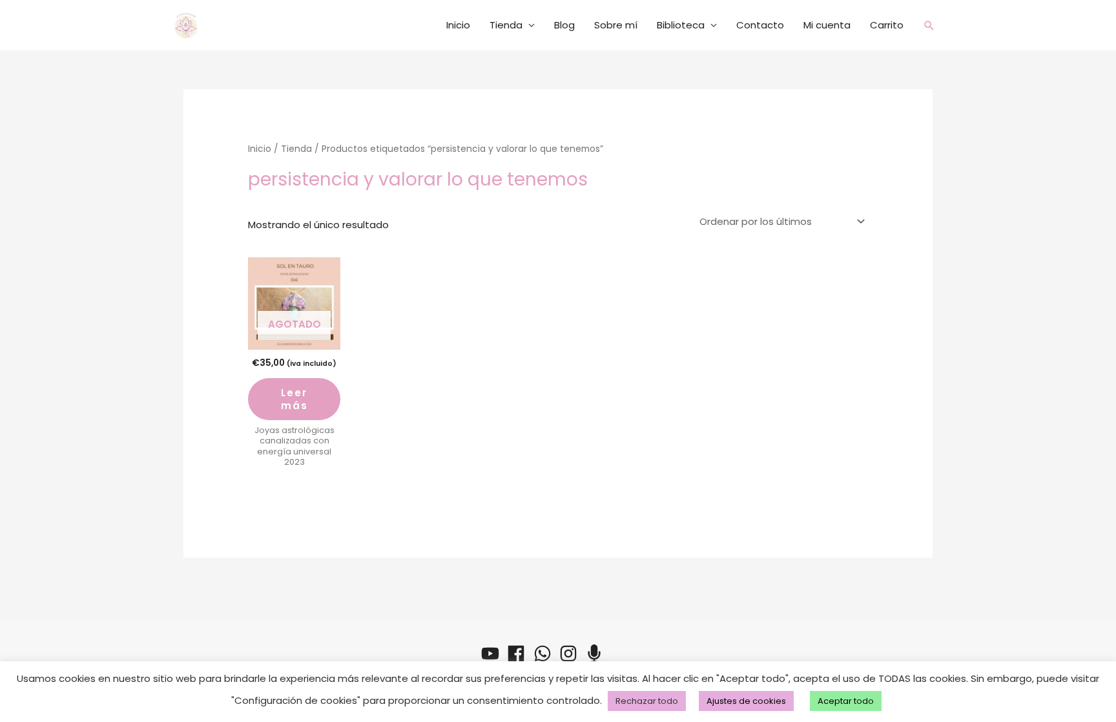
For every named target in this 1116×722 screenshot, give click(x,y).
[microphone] (596, 653)
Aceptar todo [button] (846, 701)
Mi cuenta (827, 25)
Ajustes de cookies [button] (746, 701)
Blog (564, 25)
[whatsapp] (545, 653)
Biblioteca (681, 25)
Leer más (294, 399)
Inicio (458, 25)
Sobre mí (615, 25)
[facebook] (518, 653)
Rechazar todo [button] (646, 701)
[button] (929, 25)
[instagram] (571, 653)
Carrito (887, 25)
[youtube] (492, 653)
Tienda (506, 25)
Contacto (760, 25)
